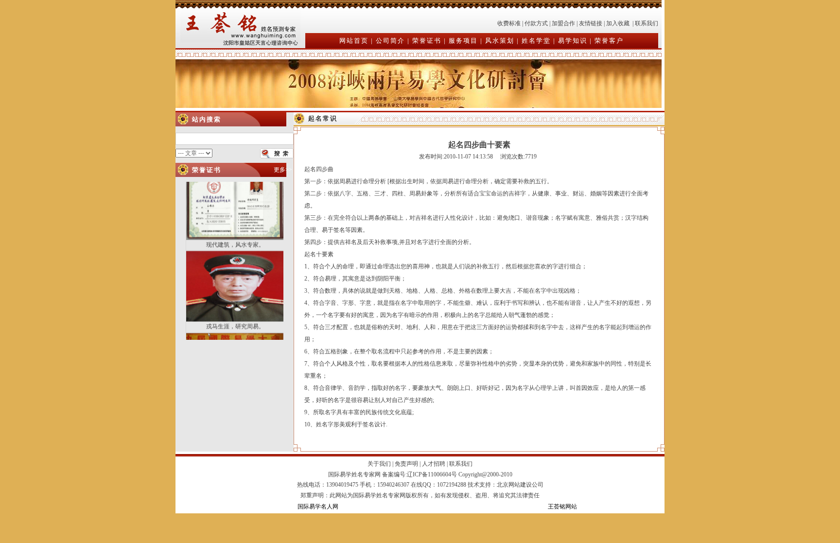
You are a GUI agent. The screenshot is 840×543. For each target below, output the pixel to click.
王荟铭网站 (562, 506)
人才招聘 (433, 463)
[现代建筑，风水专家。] (235, 226)
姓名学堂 (536, 40)
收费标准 (509, 23)
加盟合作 (563, 23)
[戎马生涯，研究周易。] (235, 307)
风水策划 (499, 40)
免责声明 (406, 463)
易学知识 (572, 40)
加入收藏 (618, 23)
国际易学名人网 (318, 506)
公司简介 (390, 40)
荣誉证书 (426, 40)
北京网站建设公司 (520, 484)
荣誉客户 (609, 40)
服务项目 (463, 40)
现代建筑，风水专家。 (235, 232)
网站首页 (353, 40)
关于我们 (379, 463)
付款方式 (536, 23)
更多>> (283, 169)
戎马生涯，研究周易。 (235, 314)
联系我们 (646, 23)
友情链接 (590, 23)
